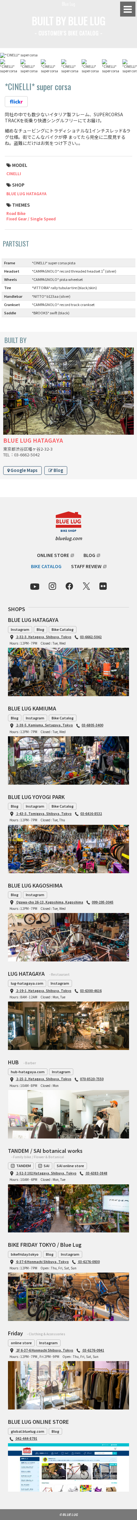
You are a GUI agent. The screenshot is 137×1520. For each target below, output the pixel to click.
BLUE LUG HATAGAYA (26, 193)
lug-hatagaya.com (27, 983)
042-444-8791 (26, 1438)
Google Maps (24, 470)
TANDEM (23, 1165)
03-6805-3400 (92, 725)
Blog (58, 470)
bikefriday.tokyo (25, 1254)
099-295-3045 (102, 902)
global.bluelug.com (27, 1431)
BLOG (89, 555)
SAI (46, 1165)
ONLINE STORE (53, 555)
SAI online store (70, 1165)
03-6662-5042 (91, 636)
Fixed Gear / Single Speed (31, 218)
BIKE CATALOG (46, 566)
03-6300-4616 (91, 990)
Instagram (20, 629)
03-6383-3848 (96, 1173)
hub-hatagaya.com (28, 1071)
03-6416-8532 (91, 813)
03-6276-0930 (88, 1261)
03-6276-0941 (93, 1350)
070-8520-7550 (92, 1078)
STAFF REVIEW (86, 566)
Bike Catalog (63, 629)
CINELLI (13, 173)
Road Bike (15, 213)
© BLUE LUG (68, 1514)
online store (21, 1342)
